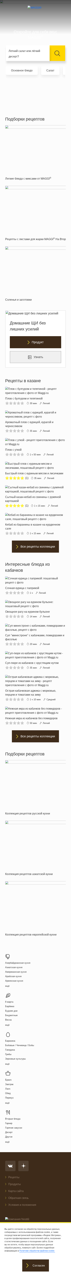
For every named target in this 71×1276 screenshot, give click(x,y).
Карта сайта (16, 1191)
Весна (8, 1019)
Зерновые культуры (15, 1058)
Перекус (9, 1097)
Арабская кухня (13, 976)
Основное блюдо (22, 70)
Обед (8, 1093)
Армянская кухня (14, 981)
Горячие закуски (13, 1127)
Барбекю (9, 1006)
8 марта (9, 1002)
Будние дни (11, 1011)
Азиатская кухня (13, 967)
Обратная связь (18, 1197)
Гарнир (8, 1123)
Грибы (8, 1054)
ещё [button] (7, 986)
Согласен (39, 1265)
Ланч (7, 1088)
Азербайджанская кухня (17, 963)
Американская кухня (16, 972)
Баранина (10, 1041)
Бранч (8, 1080)
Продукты (14, 1184)
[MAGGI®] (35, 11)
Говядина (10, 1050)
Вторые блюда (12, 1118)
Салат (50, 70)
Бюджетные (11, 1015)
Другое (8, 1136)
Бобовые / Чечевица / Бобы (19, 1045)
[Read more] (35, 396)
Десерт (9, 1132)
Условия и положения (22, 1204)
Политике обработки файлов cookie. (37, 1251)
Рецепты (13, 1177)
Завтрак (9, 1084)
